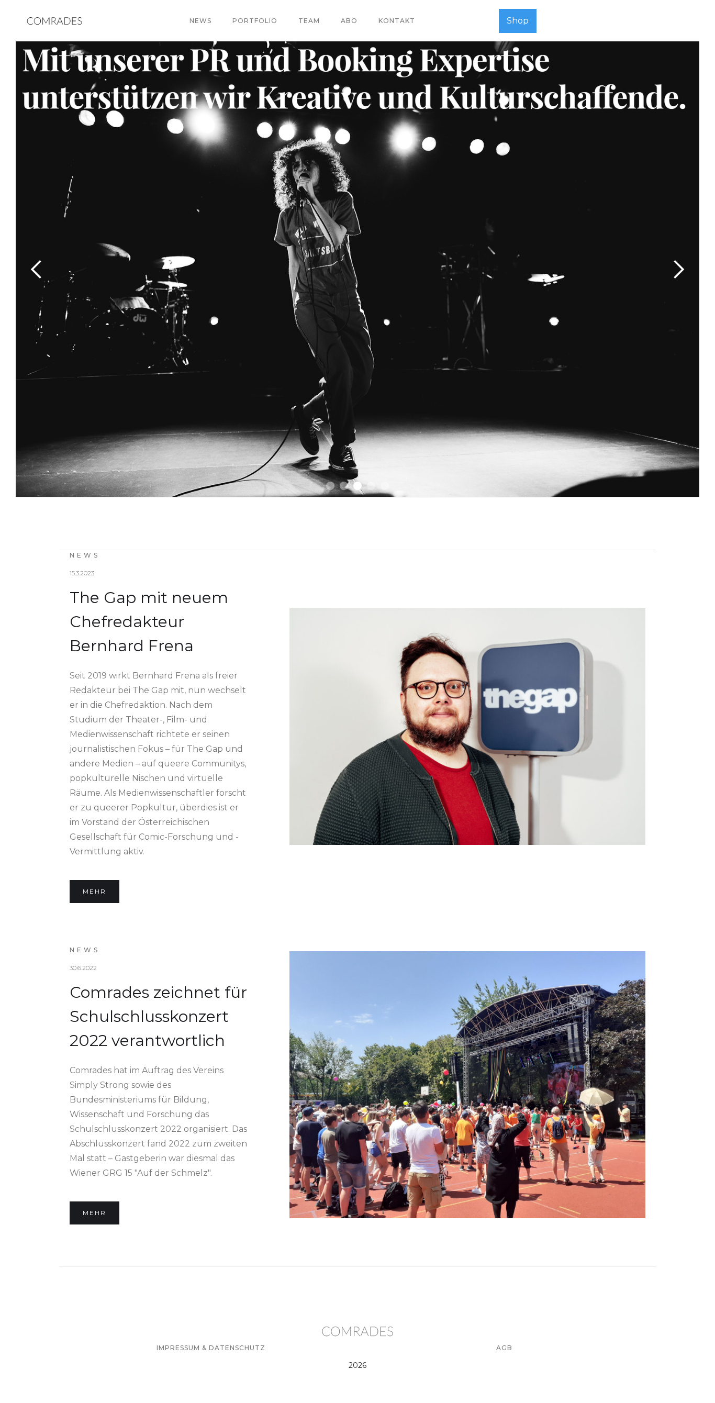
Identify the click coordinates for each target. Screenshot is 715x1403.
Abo (349, 21)
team (309, 21)
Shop (518, 21)
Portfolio (254, 21)
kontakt (396, 21)
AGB (504, 1348)
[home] (54, 21)
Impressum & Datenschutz (211, 1348)
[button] (37, 269)
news (200, 21)
